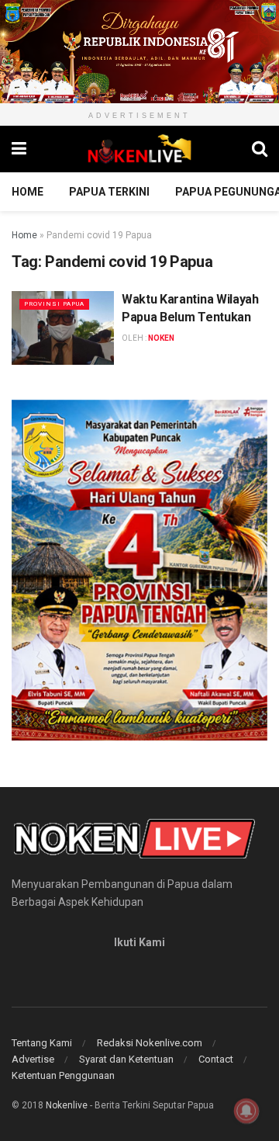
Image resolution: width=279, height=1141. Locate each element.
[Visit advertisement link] (139, 51)
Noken (161, 338)
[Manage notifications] (246, 1110)
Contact (215, 1059)
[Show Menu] (19, 149)
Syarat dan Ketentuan (126, 1059)
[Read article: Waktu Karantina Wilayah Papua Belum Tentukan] (63, 327)
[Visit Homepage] (139, 149)
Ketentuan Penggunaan (63, 1075)
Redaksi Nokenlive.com (149, 1043)
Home (27, 192)
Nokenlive (67, 1105)
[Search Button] (259, 149)
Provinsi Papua (54, 303)
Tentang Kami (42, 1043)
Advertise (33, 1059)
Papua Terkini (109, 192)
